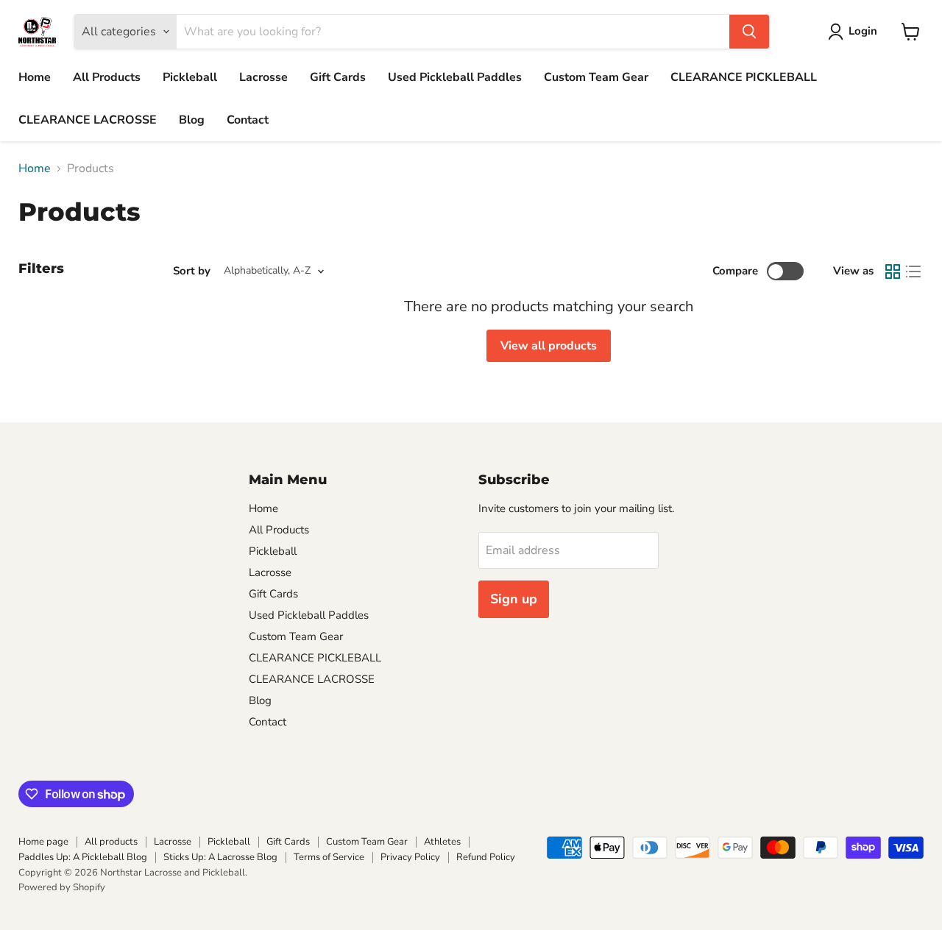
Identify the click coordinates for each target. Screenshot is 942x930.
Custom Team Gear (596, 77)
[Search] (749, 32)
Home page (43, 841)
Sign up (513, 599)
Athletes (442, 841)
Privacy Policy (410, 857)
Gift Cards (338, 77)
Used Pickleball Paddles (455, 77)
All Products (107, 77)
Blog (192, 120)
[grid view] (892, 271)
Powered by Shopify (61, 887)
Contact (248, 120)
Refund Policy (485, 857)
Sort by (191, 271)
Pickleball (190, 77)
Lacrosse (263, 77)
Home (34, 77)
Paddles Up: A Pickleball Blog (82, 857)
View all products (548, 346)
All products (111, 841)
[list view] (913, 271)
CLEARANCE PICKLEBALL (743, 77)
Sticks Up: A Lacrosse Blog (220, 857)
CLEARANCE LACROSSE (87, 120)
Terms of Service (329, 857)
